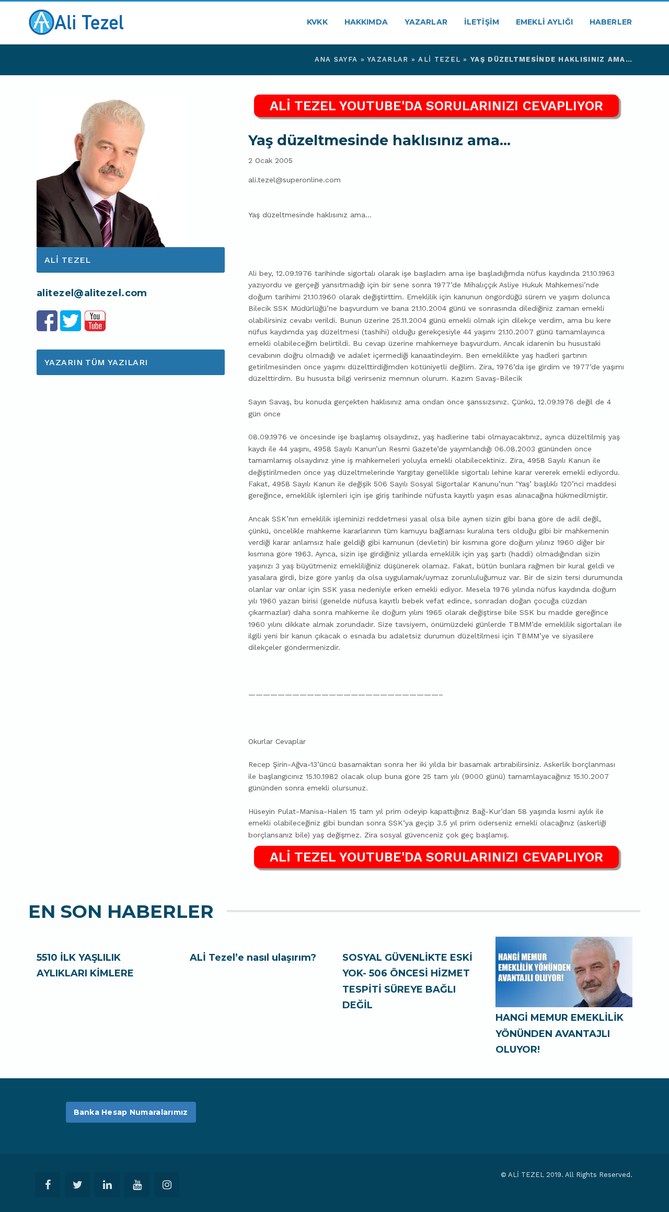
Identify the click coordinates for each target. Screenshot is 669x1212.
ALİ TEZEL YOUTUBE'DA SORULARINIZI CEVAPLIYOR (436, 105)
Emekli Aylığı (544, 22)
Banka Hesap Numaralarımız (131, 1112)
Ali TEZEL (439, 59)
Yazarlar (426, 22)
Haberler (611, 22)
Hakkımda (366, 22)
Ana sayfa (336, 59)
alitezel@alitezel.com (92, 293)
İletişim (481, 22)
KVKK (317, 22)
